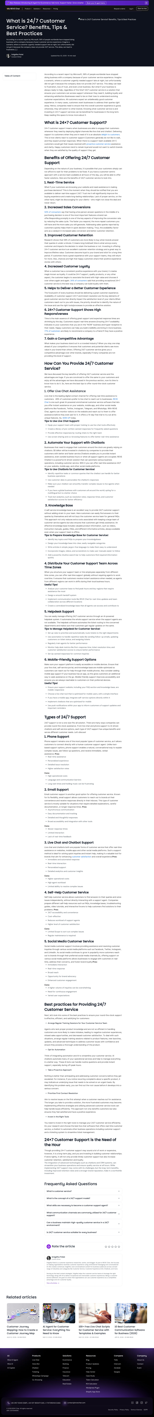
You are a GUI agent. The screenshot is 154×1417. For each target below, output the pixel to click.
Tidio (116, 1360)
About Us (140, 1360)
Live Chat (35, 1360)
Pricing (55, 9)
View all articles (52, 1283)
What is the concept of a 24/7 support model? (68, 1198)
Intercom (117, 1364)
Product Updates (92, 1364)
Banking (66, 1364)
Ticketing (35, 1372)
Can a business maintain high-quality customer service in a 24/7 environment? (78, 1224)
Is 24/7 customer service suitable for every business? (72, 1232)
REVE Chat (15, 8)
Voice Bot (35, 1364)
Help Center (90, 1372)
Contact (140, 1364)
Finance (66, 1368)
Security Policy (113, 1410)
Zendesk (117, 1368)
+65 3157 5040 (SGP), (19, 1403)
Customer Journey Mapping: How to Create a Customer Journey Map (22, 1330)
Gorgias (117, 1372)
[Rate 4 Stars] (115, 1246)
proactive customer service (99, 144)
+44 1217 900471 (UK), (36, 1403)
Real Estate (67, 1384)
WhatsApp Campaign (40, 1376)
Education (66, 1380)
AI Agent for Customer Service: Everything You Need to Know (56, 1330)
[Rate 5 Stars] (119, 1246)
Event (139, 1368)
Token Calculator (92, 1380)
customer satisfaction (81, 857)
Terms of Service (136, 1410)
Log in (131, 9)
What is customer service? (59, 1191)
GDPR (146, 1410)
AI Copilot (11, 1368)
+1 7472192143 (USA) (52, 1403)
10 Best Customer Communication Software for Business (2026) (130, 1330)
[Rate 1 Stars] (106, 1246)
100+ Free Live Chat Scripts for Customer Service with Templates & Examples (94, 1330)
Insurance (66, 1372)
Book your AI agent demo (96, 3)
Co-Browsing (37, 1380)
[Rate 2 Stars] (109, 1246)
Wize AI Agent (12, 1360)
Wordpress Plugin (92, 1388)
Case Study (90, 1376)
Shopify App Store (93, 1392)
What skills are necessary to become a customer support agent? (77, 1205)
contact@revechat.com (76, 1403)
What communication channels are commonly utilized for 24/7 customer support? (81, 1214)
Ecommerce (67, 1360)
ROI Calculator (91, 1384)
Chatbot (35, 1368)
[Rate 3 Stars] (112, 1246)
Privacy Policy (124, 1410)
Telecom (66, 1376)
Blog (87, 1360)
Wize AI (10, 1364)
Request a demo (119, 9)
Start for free (142, 8)
